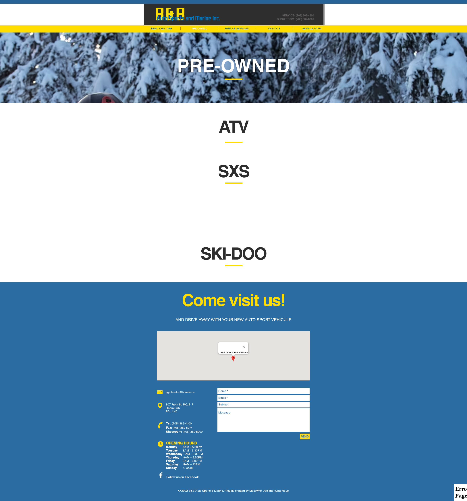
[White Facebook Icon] (161, 475)
